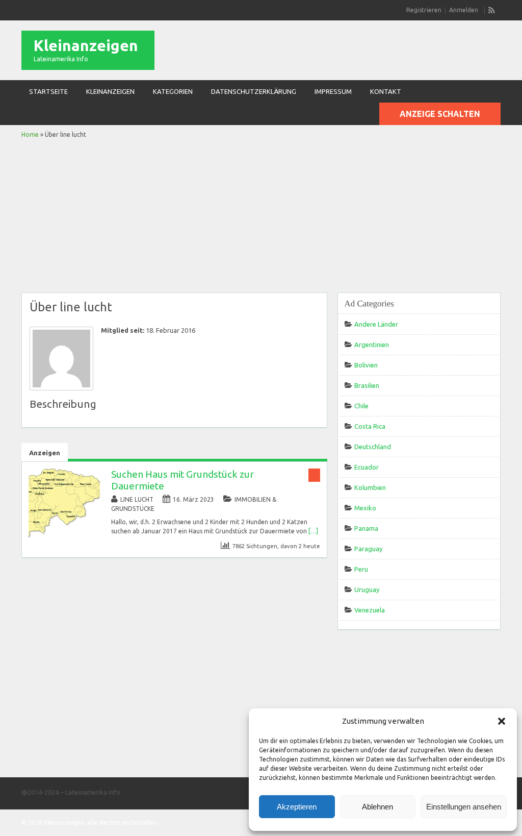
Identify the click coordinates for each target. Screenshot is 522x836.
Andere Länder (376, 324)
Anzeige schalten (440, 113)
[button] (502, 721)
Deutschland (372, 446)
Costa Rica (369, 426)
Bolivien (366, 364)
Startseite (48, 91)
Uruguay (366, 589)
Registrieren (423, 10)
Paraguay (368, 548)
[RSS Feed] (491, 10)
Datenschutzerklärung (253, 91)
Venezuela (369, 609)
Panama (366, 528)
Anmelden (463, 10)
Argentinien (371, 344)
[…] (313, 531)
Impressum (333, 91)
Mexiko (365, 507)
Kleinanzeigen (86, 45)
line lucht (136, 499)
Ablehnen (377, 806)
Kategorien (173, 91)
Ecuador (366, 467)
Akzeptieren (297, 806)
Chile (361, 405)
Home (30, 134)
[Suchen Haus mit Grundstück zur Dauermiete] (64, 537)
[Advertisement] (261, 215)
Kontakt (385, 91)
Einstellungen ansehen (463, 806)
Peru (361, 569)
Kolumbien (370, 487)
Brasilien (366, 385)
